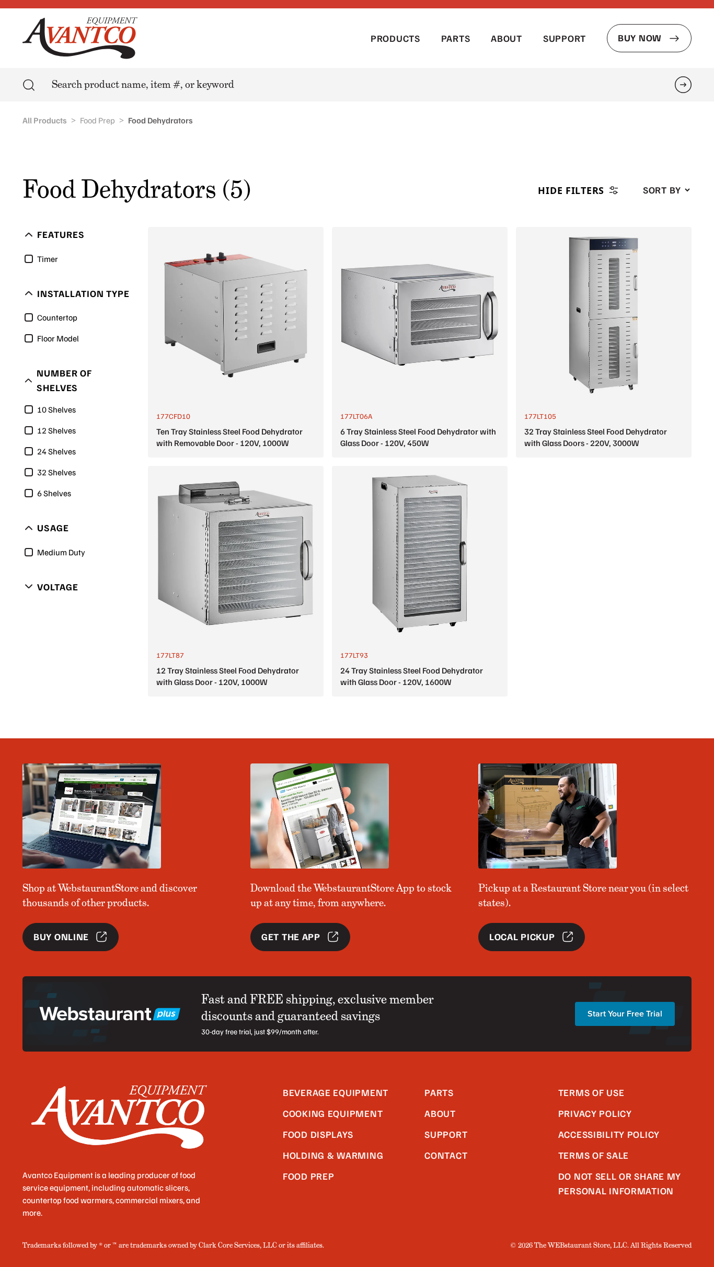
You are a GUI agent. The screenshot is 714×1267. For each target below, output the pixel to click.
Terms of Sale (593, 1155)
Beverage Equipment (335, 1092)
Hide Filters (571, 190)
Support (564, 38)
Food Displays (318, 1134)
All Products (44, 120)
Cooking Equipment (333, 1113)
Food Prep (97, 120)
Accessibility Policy (609, 1134)
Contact (445, 1155)
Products (395, 38)
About (506, 38)
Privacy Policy (595, 1113)
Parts (455, 38)
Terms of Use (591, 1092)
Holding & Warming (333, 1155)
